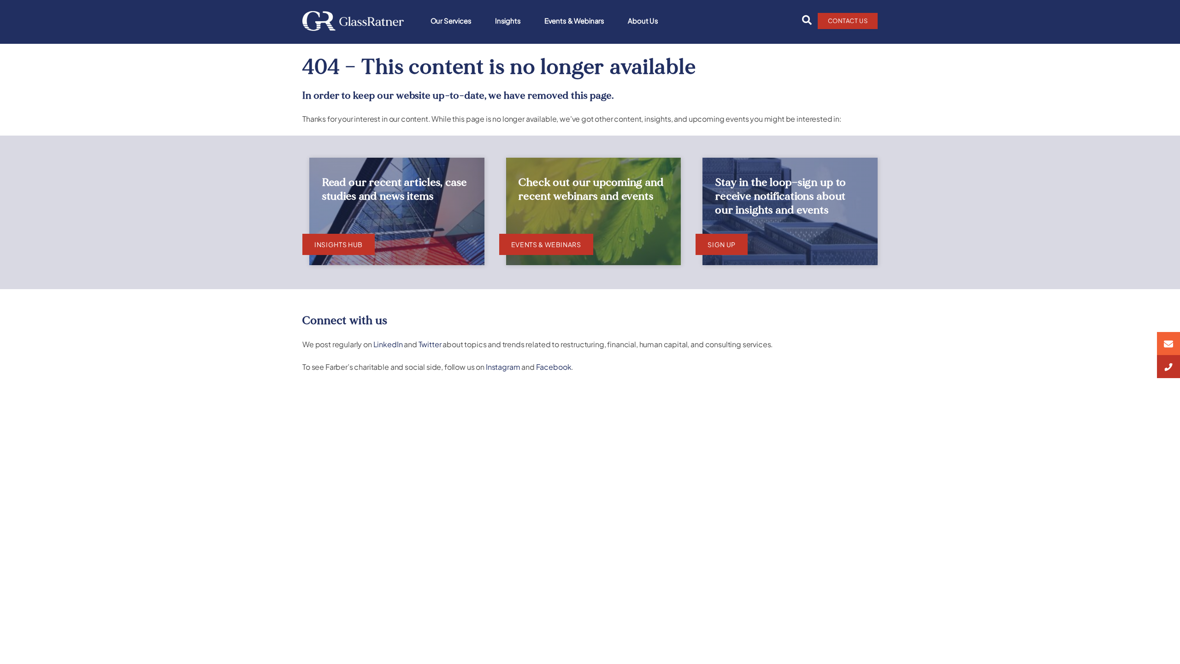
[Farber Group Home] (353, 21)
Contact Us (848, 20)
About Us (643, 20)
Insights (508, 20)
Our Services (451, 20)
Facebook (554, 367)
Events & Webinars (574, 20)
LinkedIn (388, 344)
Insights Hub (338, 244)
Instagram (503, 367)
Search (804, 20)
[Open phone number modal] (1168, 366)
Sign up (722, 244)
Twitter (430, 344)
